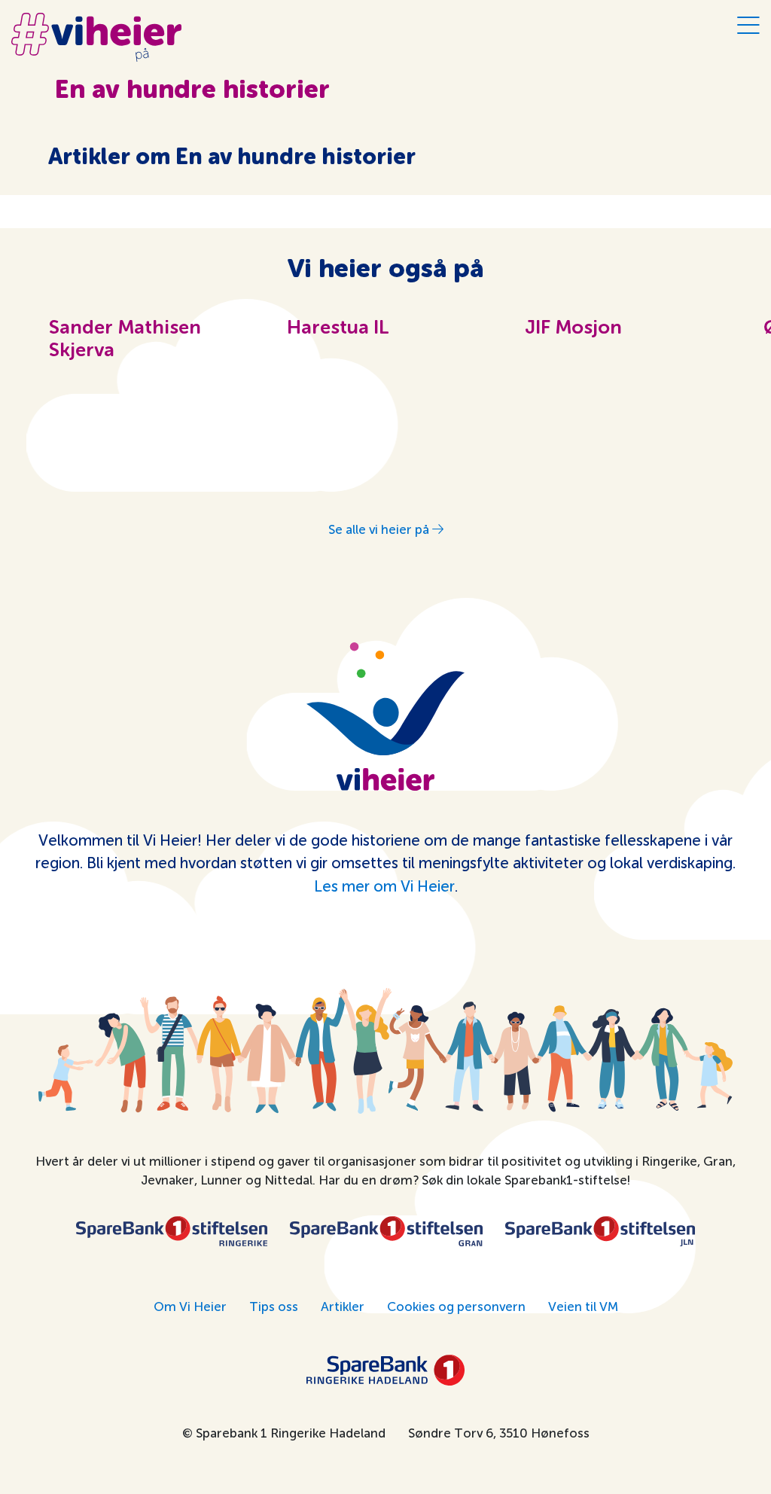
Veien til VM (583, 1306)
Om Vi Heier (190, 1306)
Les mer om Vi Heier (384, 886)
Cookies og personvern (456, 1306)
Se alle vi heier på (380, 529)
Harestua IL (338, 328)
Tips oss (273, 1306)
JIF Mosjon (573, 328)
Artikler (342, 1306)
